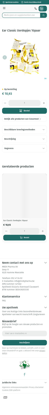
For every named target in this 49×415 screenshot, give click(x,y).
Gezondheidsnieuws (32, 312)
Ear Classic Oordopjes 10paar (15, 220)
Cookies (5, 390)
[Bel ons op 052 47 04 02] (35, 8)
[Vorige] (5, 57)
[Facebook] (25, 374)
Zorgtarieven (39, 314)
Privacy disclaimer (36, 387)
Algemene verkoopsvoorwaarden (15, 387)
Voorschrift (27, 314)
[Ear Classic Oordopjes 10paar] (24, 196)
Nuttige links (17, 312)
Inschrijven (24, 342)
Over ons (6, 312)
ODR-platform (14, 390)
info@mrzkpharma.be (24, 281)
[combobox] (21, 15)
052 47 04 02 (16, 278)
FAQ (4, 301)
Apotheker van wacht (12, 314)
